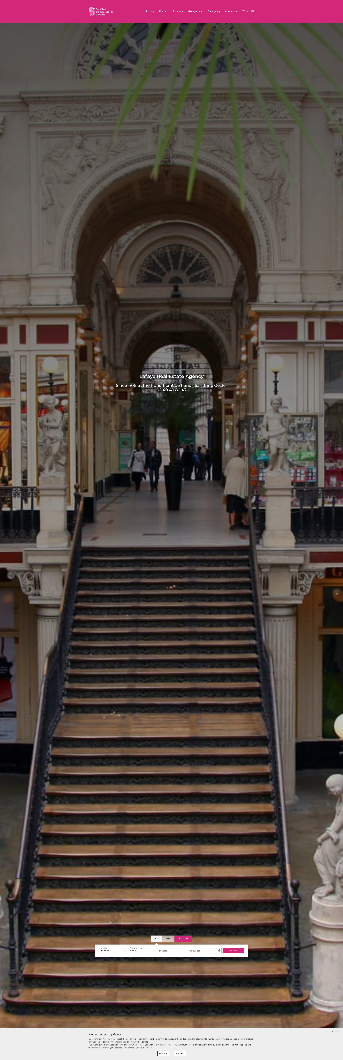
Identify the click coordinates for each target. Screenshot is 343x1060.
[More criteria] (218, 950)
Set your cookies (144, 1048)
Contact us (231, 11)
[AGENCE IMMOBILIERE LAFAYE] (101, 11)
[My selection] (243, 11)
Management (195, 11)
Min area (163, 951)
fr (253, 11)
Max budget (194, 951)
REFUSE (163, 1053)
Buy (156, 938)
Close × (335, 1031)
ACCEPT (180, 1053)
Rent (168, 938)
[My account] (248, 11)
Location (104, 948)
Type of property (136, 948)
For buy (150, 11)
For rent (163, 11)
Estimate (178, 11)
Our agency (214, 11)
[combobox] (113, 950)
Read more (129, 1048)
